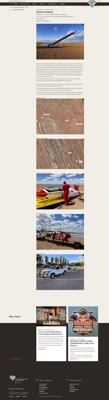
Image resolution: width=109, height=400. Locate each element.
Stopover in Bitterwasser (46, 380)
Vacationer (23, 1)
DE (98, 1)
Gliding (15, 4)
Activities (42, 389)
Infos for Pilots (24, 4)
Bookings (62, 4)
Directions (84, 1)
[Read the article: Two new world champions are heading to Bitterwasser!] (51, 316)
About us (78, 1)
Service (34, 4)
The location (43, 384)
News (60, 1)
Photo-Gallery (43, 393)
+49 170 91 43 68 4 (13, 393)
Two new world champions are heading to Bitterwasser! (50, 333)
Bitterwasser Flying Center (14, 1)
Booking (41, 391)
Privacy (24, 396)
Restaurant (42, 386)
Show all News (15, 358)
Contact (11, 396)
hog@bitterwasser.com (24, 393)
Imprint (18, 396)
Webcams (65, 1)
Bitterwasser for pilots (76, 380)
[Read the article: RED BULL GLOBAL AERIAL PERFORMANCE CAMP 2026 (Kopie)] (83, 321)
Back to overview (18, 9)
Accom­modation (52, 4)
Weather (71, 1)
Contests (42, 4)
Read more (41, 349)
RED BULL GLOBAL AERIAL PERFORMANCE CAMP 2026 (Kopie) (82, 343)
